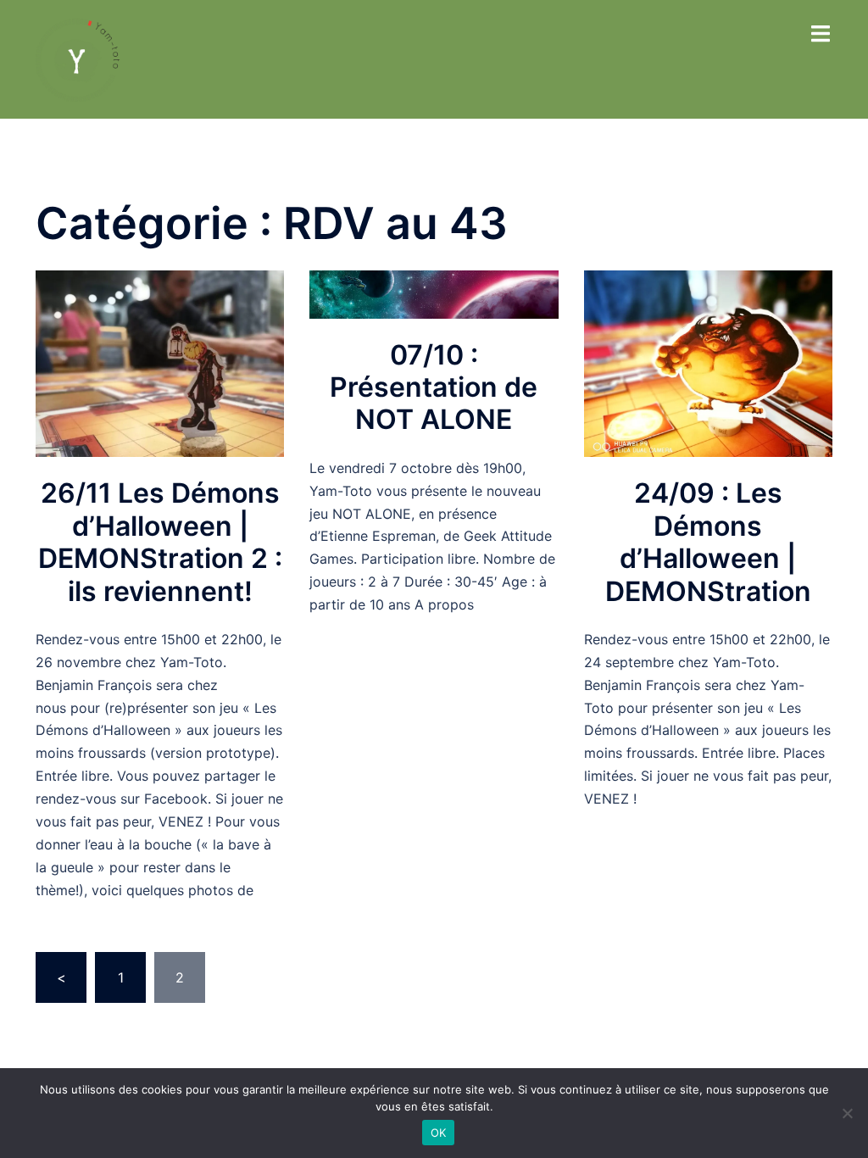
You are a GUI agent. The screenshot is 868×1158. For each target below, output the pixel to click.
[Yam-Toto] (78, 57)
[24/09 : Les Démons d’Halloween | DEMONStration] (708, 362)
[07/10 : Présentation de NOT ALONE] (433, 293)
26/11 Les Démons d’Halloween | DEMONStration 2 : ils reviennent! (160, 541)
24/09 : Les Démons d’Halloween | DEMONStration (708, 541)
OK (439, 1132)
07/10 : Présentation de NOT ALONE (433, 387)
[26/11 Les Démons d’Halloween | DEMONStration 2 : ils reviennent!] (160, 362)
